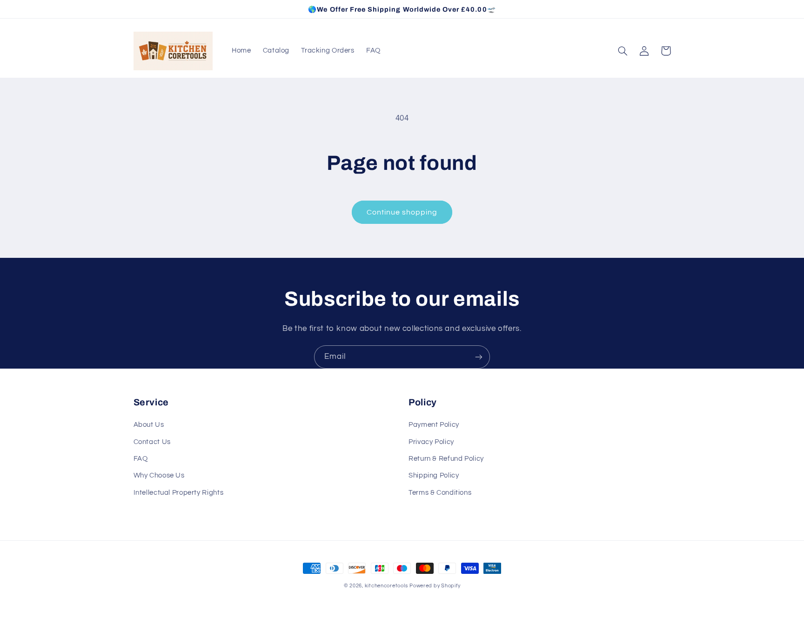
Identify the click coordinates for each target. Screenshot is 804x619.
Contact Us (152, 441)
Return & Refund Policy (446, 458)
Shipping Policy (434, 475)
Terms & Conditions (440, 492)
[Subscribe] (478, 356)
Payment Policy (434, 424)
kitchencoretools (386, 585)
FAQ (141, 458)
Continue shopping (402, 212)
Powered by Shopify (434, 585)
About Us (149, 424)
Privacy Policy (431, 441)
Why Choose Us (159, 475)
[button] (623, 50)
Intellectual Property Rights (179, 492)
